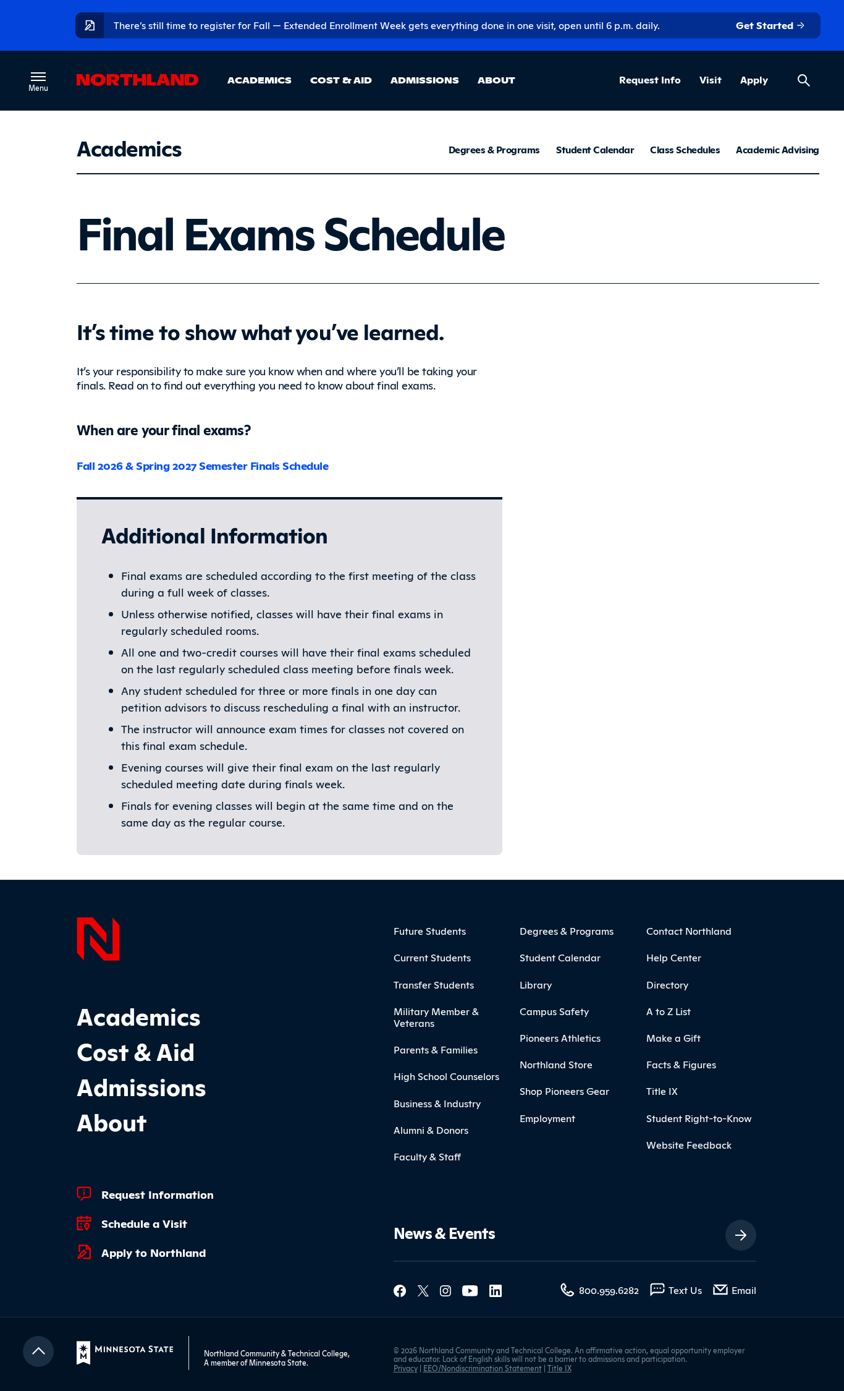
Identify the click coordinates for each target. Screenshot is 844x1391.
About (496, 80)
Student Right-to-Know (699, 1118)
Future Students (430, 930)
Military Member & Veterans (436, 1016)
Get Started (766, 25)
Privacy (406, 1368)
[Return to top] (38, 1351)
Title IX (662, 1090)
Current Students (432, 957)
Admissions (424, 80)
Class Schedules (685, 149)
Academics (259, 80)
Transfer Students (434, 984)
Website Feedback (689, 1144)
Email (744, 1289)
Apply (754, 79)
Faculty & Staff (427, 1156)
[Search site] (803, 80)
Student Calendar (595, 149)
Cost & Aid (341, 80)
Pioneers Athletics (560, 1037)
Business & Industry (437, 1103)
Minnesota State (277, 1362)
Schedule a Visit (144, 1222)
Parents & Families (436, 1049)
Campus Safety (554, 1011)
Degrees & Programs (494, 149)
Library (536, 984)
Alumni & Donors (431, 1129)
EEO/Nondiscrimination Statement (482, 1368)
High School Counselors (446, 1076)
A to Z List (668, 1011)
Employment (547, 1118)
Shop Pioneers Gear (564, 1090)
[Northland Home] (98, 937)
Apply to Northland (153, 1251)
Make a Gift (673, 1037)
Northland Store (556, 1064)
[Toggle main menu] (38, 76)
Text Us (685, 1289)
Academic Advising (777, 149)
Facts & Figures (681, 1064)
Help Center (673, 957)
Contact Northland (689, 930)
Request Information (157, 1193)
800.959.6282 (609, 1289)
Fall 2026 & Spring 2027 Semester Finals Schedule (202, 464)
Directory (667, 984)
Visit (710, 79)
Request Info (650, 79)
